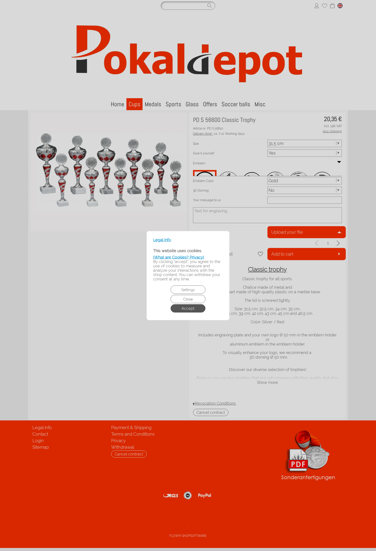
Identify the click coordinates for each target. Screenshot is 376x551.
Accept (188, 308)
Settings (188, 289)
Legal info (162, 240)
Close (188, 299)
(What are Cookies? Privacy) (178, 257)
